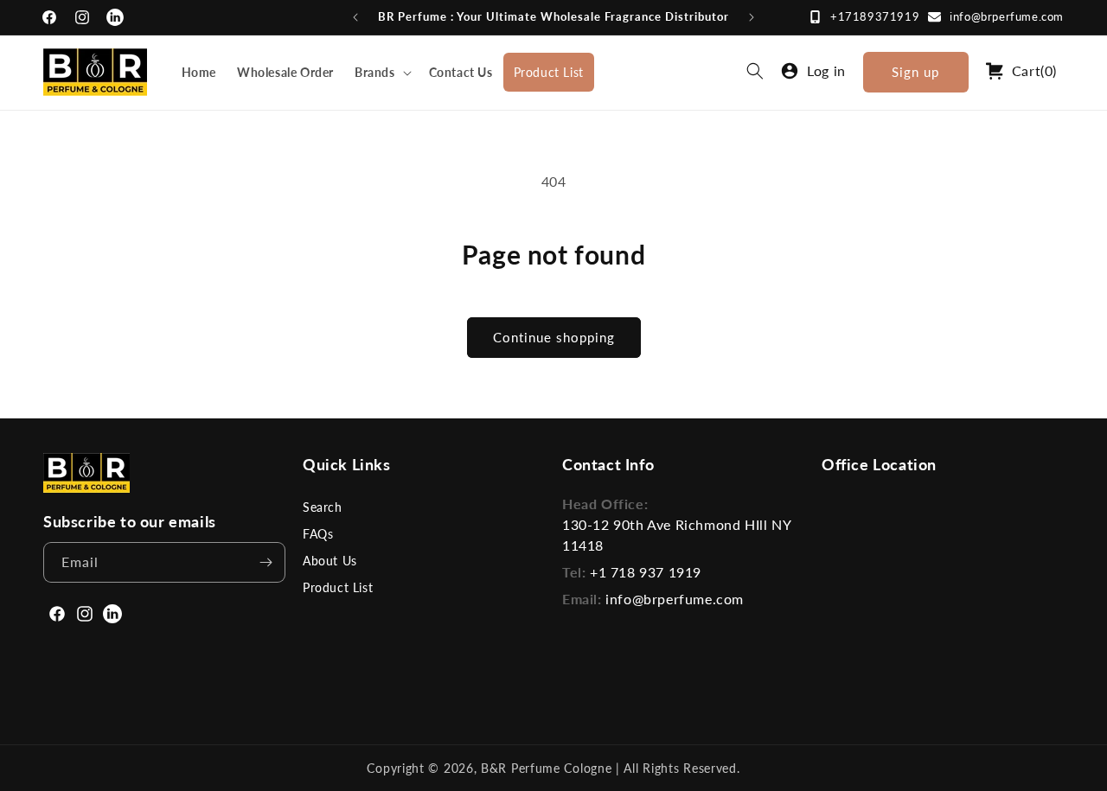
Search (322, 507)
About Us (330, 560)
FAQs (318, 533)
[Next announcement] (752, 17)
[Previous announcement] (355, 17)
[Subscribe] (265, 562)
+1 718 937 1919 (645, 572)
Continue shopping (554, 337)
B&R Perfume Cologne (548, 768)
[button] (381, 72)
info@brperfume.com (1007, 16)
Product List (338, 587)
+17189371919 (874, 16)
